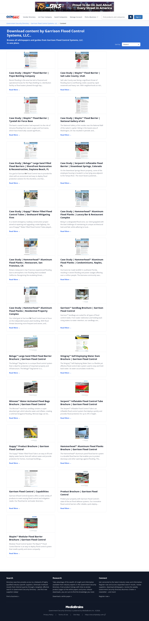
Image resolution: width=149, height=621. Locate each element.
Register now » (104, 596)
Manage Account (76, 17)
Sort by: (118, 44)
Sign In (138, 17)
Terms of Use (63, 615)
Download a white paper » (62, 596)
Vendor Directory (29, 17)
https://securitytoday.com (94, 615)
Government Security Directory (17, 23)
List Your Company (45, 17)
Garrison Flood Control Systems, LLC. (44, 23)
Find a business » (12, 596)
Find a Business (90, 17)
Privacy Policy (48, 615)
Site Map (76, 615)
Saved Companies (60, 17)
